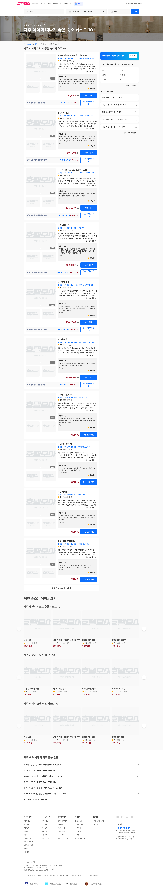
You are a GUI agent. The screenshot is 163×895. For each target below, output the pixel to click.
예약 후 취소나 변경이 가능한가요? (36, 799)
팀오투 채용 (78, 831)
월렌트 (26, 831)
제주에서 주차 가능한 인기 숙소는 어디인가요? (40, 782)
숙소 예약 (89, 95)
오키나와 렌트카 (62, 821)
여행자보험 (27, 838)
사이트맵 (27, 852)
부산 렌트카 (45, 824)
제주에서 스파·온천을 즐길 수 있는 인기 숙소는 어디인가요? (45, 794)
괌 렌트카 (60, 824)
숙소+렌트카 (57, 3)
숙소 (49, 3)
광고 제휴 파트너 (80, 838)
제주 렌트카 (45, 821)
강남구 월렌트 (46, 838)
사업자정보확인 (58, 865)
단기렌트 (27, 824)
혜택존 (80, 4)
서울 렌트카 (45, 835)
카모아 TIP (67, 3)
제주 (36, 44)
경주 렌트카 (45, 831)
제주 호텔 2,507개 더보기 (60, 588)
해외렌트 (27, 828)
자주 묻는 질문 (28, 845)
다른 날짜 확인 (89, 434)
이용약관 (95, 824)
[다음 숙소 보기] (144, 629)
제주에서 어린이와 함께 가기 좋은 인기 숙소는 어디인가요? (44, 776)
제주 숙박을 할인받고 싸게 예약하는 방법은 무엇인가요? (43, 765)
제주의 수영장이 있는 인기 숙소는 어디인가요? (40, 770)
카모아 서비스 (79, 824)
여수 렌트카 (45, 828)
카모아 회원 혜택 (29, 842)
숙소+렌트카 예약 (89, 102)
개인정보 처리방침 (98, 821)
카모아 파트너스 (80, 828)
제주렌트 (27, 821)
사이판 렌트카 (62, 831)
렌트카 (43, 3)
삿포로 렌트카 (62, 835)
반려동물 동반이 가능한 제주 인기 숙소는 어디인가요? (43, 788)
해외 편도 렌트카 (63, 838)
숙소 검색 (30, 44)
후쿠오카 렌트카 (62, 828)
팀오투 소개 (78, 821)
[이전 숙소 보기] (19, 629)
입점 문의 (78, 835)
